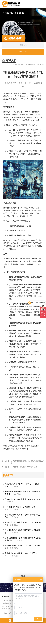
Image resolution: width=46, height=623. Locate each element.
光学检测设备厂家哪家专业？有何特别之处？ (23, 499)
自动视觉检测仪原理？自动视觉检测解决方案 (23, 462)
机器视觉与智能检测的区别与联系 (19, 467)
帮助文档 (41, 65)
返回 (23, 576)
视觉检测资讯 (30, 65)
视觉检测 (17, 65)
